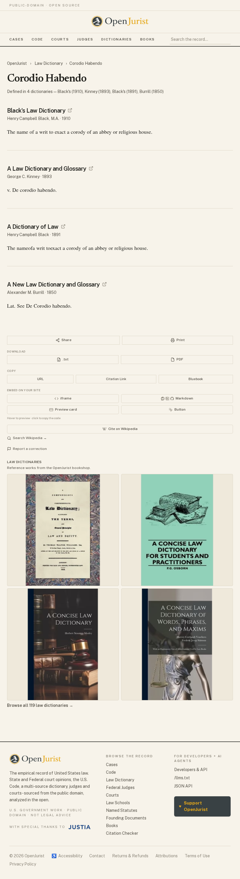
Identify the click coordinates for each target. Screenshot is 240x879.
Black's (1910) (70, 91)
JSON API (183, 786)
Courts (60, 39)
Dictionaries (116, 39)
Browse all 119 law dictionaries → (40, 705)
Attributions (166, 855)
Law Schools (118, 802)
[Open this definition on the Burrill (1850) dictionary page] (104, 284)
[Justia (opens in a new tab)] (79, 827)
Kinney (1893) (97, 91)
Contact (97, 855)
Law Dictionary (49, 63)
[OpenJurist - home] (120, 21)
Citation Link (116, 379)
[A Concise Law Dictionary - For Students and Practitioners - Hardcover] (177, 530)
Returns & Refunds (130, 855)
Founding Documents (126, 818)
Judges (85, 39)
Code (37, 39)
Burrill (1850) (151, 91)
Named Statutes (121, 810)
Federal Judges (120, 787)
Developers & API (190, 769)
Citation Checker (122, 833)
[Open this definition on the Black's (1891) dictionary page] (63, 226)
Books (147, 39)
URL (40, 379)
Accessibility (67, 855)
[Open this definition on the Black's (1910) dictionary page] (70, 110)
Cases (16, 39)
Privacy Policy (22, 864)
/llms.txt (182, 777)
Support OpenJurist (193, 806)
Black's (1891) (125, 91)
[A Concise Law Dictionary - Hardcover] (63, 644)
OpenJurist (17, 63)
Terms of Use (197, 855)
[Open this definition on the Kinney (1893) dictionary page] (91, 168)
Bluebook (195, 379)
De (29, 305)
